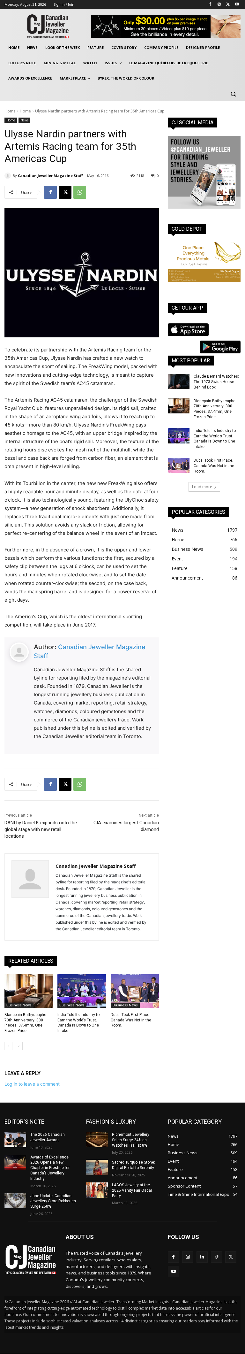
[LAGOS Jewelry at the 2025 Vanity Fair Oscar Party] (97, 1190)
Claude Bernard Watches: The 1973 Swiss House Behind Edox (216, 381)
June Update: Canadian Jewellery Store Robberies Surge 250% (53, 1201)
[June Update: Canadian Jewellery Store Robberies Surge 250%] (15, 1201)
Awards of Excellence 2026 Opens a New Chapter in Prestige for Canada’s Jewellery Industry (50, 1168)
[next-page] (19, 1046)
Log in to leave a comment (32, 1084)
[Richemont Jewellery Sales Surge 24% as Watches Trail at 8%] (97, 1139)
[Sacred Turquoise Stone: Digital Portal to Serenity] (97, 1167)
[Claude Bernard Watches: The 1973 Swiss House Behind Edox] (178, 381)
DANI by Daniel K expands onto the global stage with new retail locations (40, 829)
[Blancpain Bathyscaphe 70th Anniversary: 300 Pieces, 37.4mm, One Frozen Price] (28, 991)
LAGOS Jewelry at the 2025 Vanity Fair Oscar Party (132, 1190)
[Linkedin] (202, 1257)
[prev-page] (8, 1046)
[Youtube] (237, 4)
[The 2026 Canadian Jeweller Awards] (15, 1139)
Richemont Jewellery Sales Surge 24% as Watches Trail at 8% (130, 1140)
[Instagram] (219, 4)
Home (10, 111)
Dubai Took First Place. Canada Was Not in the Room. (131, 1020)
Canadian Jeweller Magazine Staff (50, 175)
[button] (233, 93)
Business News (19, 1005)
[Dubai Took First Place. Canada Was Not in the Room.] (135, 991)
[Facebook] (210, 4)
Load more (202, 486)
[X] (228, 4)
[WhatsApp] (79, 192)
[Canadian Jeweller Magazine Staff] (8, 176)
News (24, 120)
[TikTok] (216, 1257)
